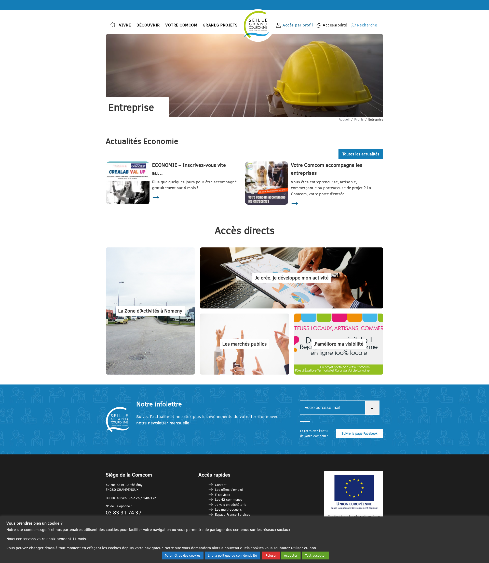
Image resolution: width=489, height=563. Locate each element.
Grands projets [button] (220, 25)
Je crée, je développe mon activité (292, 277)
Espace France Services (232, 514)
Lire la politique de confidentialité (232, 555)
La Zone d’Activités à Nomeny (150, 310)
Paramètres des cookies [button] (182, 555)
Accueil (344, 119)
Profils (358, 119)
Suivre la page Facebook (359, 433)
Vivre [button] (125, 25)
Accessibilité (335, 25)
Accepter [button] (290, 555)
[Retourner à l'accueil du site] (113, 25)
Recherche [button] (367, 25)
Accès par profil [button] (297, 25)
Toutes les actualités (360, 154)
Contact (221, 484)
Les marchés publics (244, 343)
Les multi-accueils (228, 509)
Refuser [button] (271, 555)
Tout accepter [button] (315, 555)
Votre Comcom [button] (181, 25)
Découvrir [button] (148, 25)
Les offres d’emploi (229, 489)
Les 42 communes (228, 499)
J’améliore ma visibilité (338, 343)
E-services (222, 494)
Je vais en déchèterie (230, 504)
